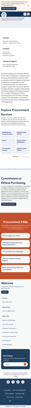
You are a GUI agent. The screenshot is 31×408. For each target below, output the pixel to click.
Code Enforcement (7, 324)
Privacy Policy (19, 397)
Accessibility (7, 390)
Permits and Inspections (9, 337)
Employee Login (20, 394)
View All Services (7, 302)
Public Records (6, 341)
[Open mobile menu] (28, 14)
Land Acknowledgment (19, 390)
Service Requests (7, 345)
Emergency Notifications (9, 328)
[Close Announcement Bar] (28, 5)
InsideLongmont (9, 394)
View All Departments (8, 311)
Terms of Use (10, 397)
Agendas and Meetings (8, 320)
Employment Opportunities (10, 332)
